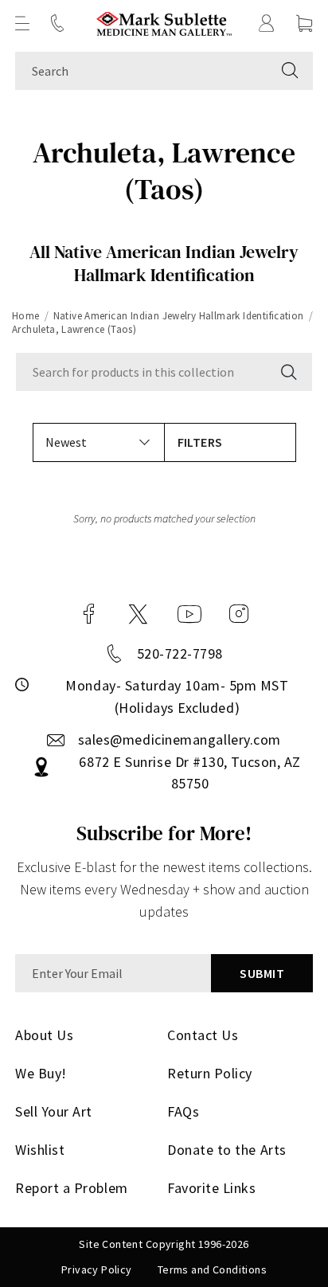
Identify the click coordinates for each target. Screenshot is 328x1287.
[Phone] (57, 23)
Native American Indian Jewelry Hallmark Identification (178, 316)
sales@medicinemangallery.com (179, 739)
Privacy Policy (96, 1269)
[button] (22, 23)
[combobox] (141, 71)
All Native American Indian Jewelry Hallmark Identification (164, 263)
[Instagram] (238, 614)
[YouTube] (189, 614)
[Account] (266, 23)
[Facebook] (89, 614)
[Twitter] (138, 614)
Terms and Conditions (212, 1269)
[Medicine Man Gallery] (164, 23)
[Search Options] (287, 372)
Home (26, 316)
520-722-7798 (180, 653)
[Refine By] (230, 442)
